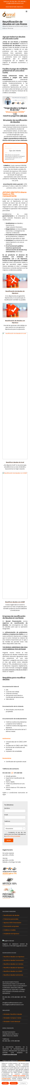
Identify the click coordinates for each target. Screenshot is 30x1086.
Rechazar (13, 1083)
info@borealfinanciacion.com (15, 3)
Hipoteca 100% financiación (12, 923)
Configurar (23, 1083)
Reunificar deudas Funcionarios (14, 960)
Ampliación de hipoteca (11, 934)
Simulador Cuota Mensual (12, 1021)
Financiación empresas (11, 926)
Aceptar (5, 1083)
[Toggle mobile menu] (27, 11)
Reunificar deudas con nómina (13, 964)
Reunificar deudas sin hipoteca (13, 968)
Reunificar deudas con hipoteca (14, 957)
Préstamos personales (11, 919)
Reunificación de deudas (11, 915)
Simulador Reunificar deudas (13, 1014)
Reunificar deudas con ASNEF (13, 971)
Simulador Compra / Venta (12, 1018)
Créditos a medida (10, 930)
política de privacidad (13, 836)
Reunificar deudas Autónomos (13, 975)
